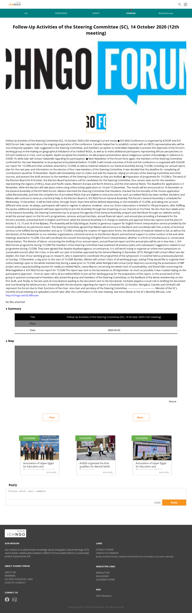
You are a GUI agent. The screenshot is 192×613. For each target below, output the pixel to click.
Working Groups (166, 13)
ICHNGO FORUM (104, 549)
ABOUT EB (10, 572)
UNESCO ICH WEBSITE (107, 553)
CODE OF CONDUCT (15, 582)
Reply (174, 502)
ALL (26, 13)
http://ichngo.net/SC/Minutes (22, 295)
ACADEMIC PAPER (105, 579)
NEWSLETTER (103, 572)
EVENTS (96, 13)
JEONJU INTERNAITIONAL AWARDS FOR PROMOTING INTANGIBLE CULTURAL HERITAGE (135, 556)
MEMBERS (10, 575)
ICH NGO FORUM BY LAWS (19, 579)
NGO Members (104, 595)
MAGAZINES (102, 576)
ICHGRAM (130, 13)
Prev (52, 417)
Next (140, 417)
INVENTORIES (61, 13)
